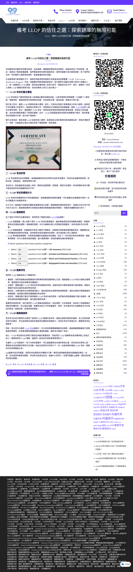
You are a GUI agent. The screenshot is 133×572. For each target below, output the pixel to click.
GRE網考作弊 (107, 394)
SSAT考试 (99, 317)
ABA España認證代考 (26, 529)
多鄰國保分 (96, 411)
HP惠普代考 (45, 484)
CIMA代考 (19, 486)
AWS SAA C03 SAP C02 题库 (103, 512)
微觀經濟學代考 (59, 561)
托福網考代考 (104, 422)
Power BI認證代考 (106, 524)
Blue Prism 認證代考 (104, 533)
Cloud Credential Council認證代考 (18, 500)
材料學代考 (22, 561)
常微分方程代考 (83, 564)
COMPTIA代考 (34, 484)
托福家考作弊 (119, 419)
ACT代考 (72, 479)
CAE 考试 (99, 250)
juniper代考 (101, 489)
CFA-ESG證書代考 (45, 512)
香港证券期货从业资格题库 (39, 517)
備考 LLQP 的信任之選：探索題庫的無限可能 (48, 58)
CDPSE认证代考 (12, 522)
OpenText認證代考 (44, 510)
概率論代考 (49, 564)
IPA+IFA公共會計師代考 (44, 486)
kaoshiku (42, 64)
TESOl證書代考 (60, 486)
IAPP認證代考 (37, 500)
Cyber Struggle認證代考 (101, 500)
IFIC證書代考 (98, 496)
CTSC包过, (51, 526)
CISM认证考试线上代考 (30, 519)
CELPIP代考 (96, 386)
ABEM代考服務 (58, 538)
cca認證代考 (23, 489)
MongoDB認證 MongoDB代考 (65, 493)
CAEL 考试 (100, 254)
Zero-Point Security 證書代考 (65, 507)
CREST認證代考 (67, 500)
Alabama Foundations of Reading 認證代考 (34, 533)
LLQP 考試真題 (26, 364)
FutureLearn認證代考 (63, 531)
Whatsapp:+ (97, 147)
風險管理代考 (73, 557)
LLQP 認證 (39, 364)
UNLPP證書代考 (83, 486)
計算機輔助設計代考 (35, 561)
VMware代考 (87, 484)
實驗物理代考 (34, 568)
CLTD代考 (62, 524)
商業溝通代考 (47, 559)
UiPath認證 (81, 493)
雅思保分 (106, 428)
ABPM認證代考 (93, 540)
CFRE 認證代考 (12, 533)
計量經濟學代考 (85, 561)
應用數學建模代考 (25, 566)
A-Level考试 (100, 226)
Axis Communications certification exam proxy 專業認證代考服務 (29, 538)
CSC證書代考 (118, 493)
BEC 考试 (99, 246)
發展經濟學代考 (111, 561)
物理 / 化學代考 (38, 566)
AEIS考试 (99, 238)
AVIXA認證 (24, 531)
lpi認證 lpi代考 (112, 489)
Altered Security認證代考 (43, 498)
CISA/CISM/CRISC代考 (52, 482)
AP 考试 (99, 242)
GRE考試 (115, 393)
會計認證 (99, 349)
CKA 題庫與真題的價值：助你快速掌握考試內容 (27, 373)
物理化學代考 (23, 568)
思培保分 (97, 414)
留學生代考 (37, 21)
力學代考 (71, 566)
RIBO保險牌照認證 (105, 493)
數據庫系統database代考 (49, 552)
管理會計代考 (34, 557)
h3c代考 (10, 482)
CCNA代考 (35, 493)
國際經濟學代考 (98, 561)
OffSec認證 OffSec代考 (93, 498)
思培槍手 (107, 414)
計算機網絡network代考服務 (83, 552)
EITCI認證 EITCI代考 (110, 498)
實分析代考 (95, 564)
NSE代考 (71, 524)
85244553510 (107, 147)
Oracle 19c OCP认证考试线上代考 (70, 519)
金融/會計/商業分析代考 (117, 554)
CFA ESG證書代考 (71, 512)
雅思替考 (113, 429)
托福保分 (107, 418)
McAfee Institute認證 (29, 505)
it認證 (48, 54)
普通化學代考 (61, 566)
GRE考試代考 (101, 290)
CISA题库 (73, 515)
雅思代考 (95, 21)
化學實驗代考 (46, 568)
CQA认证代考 (68, 522)
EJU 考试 (99, 274)
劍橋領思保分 (114, 404)
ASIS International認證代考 (16, 503)
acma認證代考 (84, 491)
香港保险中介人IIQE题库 (116, 515)
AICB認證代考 (75, 547)
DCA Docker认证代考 (38, 526)
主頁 (7, 2)
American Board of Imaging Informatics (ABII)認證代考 (51, 540)
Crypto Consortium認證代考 (74, 505)
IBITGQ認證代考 (118, 503)
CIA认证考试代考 (26, 522)
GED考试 (99, 282)
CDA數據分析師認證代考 (16, 512)
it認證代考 (54, 484)
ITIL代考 (27, 482)
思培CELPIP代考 (34, 496)
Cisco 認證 (100, 266)
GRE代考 (25, 21)
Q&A (21, 2)
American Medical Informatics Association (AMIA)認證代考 (40, 545)
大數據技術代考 (70, 554)
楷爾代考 (107, 482)
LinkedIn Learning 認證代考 (104, 529)
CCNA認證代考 (121, 526)
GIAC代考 (83, 489)
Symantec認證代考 (73, 510)
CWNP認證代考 (95, 507)
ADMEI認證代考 (24, 550)
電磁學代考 (80, 566)
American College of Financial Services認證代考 (23, 543)
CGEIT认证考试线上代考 (114, 517)
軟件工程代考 (112, 552)
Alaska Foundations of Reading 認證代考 (48, 536)
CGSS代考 (10, 524)
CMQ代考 (70, 526)
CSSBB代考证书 (48, 522)
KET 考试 (99, 302)
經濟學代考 (48, 561)
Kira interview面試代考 (15, 498)
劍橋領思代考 (47, 496)
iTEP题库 (108, 519)
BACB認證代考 (81, 536)
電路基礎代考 (112, 559)
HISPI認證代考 (106, 503)
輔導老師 (14, 2)
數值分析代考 (116, 564)
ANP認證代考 (120, 529)
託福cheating (118, 422)
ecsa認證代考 (95, 491)
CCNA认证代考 (89, 519)
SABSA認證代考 (45, 503)
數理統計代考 (71, 564)
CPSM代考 (38, 524)
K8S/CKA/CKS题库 (84, 515)
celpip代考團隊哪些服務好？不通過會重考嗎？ (110, 467)
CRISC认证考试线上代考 (48, 519)
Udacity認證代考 (48, 531)
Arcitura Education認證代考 (112, 545)
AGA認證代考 (100, 531)
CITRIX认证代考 (65, 484)
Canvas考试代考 (101, 547)
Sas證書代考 (71, 486)
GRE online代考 (116, 386)
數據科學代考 (12, 554)
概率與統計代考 (24, 554)
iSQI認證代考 (88, 529)
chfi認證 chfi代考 (47, 493)
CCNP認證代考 (25, 493)
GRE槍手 (121, 390)
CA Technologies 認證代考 (73, 533)
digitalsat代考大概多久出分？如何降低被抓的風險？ (110, 447)
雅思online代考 (108, 425)
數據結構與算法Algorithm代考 (29, 552)
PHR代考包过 (79, 526)
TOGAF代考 (116, 482)
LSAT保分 (113, 401)
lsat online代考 (118, 398)
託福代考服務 (97, 425)
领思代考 (78, 545)
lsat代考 (71, 21)
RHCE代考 (18, 482)
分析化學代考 (12, 568)
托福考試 (99, 345)
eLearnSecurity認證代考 (52, 500)
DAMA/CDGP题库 (99, 515)
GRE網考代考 (97, 393)
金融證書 (99, 369)
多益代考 (51, 21)
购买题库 (82, 21)
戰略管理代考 (36, 559)
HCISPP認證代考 (59, 498)
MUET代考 (61, 526)
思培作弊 (114, 410)
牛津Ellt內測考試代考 (88, 510)
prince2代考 (11, 484)
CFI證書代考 (95, 486)
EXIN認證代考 (79, 503)
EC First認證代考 (82, 507)
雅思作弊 (97, 429)
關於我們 (28, 2)
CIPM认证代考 (24, 526)
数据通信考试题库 (46, 515)
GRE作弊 (108, 390)
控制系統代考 (12, 561)
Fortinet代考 (109, 484)
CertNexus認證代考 (92, 503)
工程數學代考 (80, 559)
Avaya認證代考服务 (109, 538)
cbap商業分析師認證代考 (62, 496)
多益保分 (104, 407)
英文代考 (99, 361)
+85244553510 (67, 12)
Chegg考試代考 (114, 547)
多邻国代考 (36, 479)
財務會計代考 (23, 557)
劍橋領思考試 (101, 329)
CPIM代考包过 (94, 522)
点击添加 (117, 147)
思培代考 (104, 410)
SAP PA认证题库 (32, 515)
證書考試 (99, 365)
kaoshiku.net (115, 154)
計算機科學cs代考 (105, 550)
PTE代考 (99, 309)
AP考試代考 (64, 547)
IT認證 (107, 397)
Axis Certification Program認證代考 (85, 550)
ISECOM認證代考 (104, 505)
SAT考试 (99, 313)
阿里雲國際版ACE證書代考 (82, 496)
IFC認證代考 (11, 496)
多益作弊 (96, 407)
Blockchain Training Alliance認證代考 (50, 505)
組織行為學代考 (24, 559)
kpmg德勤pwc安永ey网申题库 (17, 517)
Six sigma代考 (29, 486)
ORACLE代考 (98, 484)
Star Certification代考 (47, 507)
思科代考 (120, 479)
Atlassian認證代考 (13, 540)
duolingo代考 (104, 386)
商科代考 (94, 557)
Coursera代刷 (80, 524)
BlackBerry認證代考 (120, 533)
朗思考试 (99, 353)
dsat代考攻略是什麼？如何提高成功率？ (110, 441)
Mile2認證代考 (32, 503)
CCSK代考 (98, 482)
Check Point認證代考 (14, 510)
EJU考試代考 (11, 550)
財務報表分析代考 (60, 557)
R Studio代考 (103, 554)
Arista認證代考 (26, 540)
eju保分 (99, 278)
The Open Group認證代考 (29, 507)
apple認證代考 (12, 489)
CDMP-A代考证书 (81, 522)
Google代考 (29, 498)
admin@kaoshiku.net (120, 12)
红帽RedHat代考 (67, 482)
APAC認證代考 (77, 531)
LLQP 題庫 (51, 364)
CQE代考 (37, 522)
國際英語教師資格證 (103, 337)
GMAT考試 (100, 286)
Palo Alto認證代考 (59, 510)
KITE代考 (117, 496)
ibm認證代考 (56, 489)
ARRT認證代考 (67, 545)
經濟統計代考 (12, 564)
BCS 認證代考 (69, 536)
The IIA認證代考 (13, 507)
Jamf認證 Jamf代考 (29, 510)
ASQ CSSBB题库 (85, 512)
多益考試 (99, 341)
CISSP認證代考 (12, 493)
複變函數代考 (105, 564)
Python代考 (93, 554)
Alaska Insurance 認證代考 (97, 536)
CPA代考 (66, 489)
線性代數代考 (60, 564)
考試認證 (99, 357)
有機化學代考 (110, 566)
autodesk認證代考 (119, 486)
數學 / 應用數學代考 (25, 564)
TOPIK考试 (100, 321)
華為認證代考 (58, 512)
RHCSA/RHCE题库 (61, 515)
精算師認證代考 (29, 491)
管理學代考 (103, 557)
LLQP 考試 (12, 364)
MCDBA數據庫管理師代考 (46, 491)
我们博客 (118, 21)
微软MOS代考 (79, 482)
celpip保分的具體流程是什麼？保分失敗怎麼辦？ (110, 460)
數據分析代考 (36, 554)
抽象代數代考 (12, 566)
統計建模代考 (82, 554)
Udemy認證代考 (35, 531)
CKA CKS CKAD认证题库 (16, 515)
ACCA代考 (53, 479)
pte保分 (102, 404)
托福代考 (14, 21)
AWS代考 (89, 482)
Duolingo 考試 (101, 270)
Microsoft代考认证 (92, 526)
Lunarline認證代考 (13, 505)
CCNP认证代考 (118, 519)
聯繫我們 (36, 2)
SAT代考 (80, 479)
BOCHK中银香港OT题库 (78, 517)
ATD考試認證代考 (88, 547)
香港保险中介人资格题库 (59, 517)
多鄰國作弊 (121, 407)
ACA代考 (10, 486)
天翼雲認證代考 (32, 512)
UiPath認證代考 (92, 493)
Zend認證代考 (106, 491)
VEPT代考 (108, 496)
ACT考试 (99, 230)
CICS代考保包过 (92, 524)
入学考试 (99, 325)
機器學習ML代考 (48, 554)
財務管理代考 (12, 559)
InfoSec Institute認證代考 (83, 500)
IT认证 (106, 21)
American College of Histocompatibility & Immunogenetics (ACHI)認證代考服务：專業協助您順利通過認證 (77, 543)
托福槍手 (96, 422)
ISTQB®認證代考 (76, 529)
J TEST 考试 (100, 298)
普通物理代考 (50, 566)
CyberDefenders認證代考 (75, 498)
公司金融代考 (12, 557)
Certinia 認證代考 (56, 533)
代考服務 (107, 404)
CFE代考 (58, 522)
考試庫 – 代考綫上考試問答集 (48, 547)
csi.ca (61, 21)
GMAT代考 (63, 479)
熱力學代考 (102, 559)
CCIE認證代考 (118, 491)
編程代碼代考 (12, 552)
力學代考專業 (91, 559)
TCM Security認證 (118, 505)
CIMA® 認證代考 (113, 531)
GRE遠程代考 (98, 397)
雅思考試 (99, 373)
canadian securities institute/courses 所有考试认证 (51, 529)
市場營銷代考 (114, 557)
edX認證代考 (88, 531)
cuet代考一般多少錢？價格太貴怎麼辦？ (110, 454)
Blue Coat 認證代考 (13, 536)
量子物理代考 (99, 566)
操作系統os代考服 (66, 552)
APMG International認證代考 (62, 503)
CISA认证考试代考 (13, 519)
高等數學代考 (39, 564)
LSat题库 (100, 519)
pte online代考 (122, 401)
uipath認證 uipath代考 (14, 491)
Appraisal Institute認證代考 (92, 545)
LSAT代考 (100, 306)
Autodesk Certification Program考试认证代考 (46, 550)
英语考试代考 (12, 529)
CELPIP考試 (100, 262)
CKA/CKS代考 (37, 482)
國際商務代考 (58, 559)
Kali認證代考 (107, 507)
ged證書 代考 (61, 491)
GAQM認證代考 (90, 505)
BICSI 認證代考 (27, 536)
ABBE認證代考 (12, 531)
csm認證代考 (45, 489)
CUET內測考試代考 (104, 510)
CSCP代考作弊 (12, 526)
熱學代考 (89, 566)
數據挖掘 (59, 554)
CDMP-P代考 (28, 524)
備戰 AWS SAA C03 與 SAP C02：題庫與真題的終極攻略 (68, 373)
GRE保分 (115, 390)
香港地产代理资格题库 (96, 517)
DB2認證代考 (72, 491)
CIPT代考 (104, 522)
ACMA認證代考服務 (79, 540)
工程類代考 (69, 559)
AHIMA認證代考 (13, 545)
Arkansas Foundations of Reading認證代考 (21, 547)
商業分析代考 (84, 557)
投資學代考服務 (46, 557)
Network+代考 (114, 522)
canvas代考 (100, 258)
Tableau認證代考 (119, 524)
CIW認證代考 (106, 486)
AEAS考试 (100, 234)
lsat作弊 (106, 401)
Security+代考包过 (50, 524)
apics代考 (92, 489)
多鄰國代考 (113, 407)
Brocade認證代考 (89, 533)
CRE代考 (19, 524)
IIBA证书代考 (22, 484)
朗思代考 (103, 479)
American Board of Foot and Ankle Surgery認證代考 (83, 538)
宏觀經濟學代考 (72, 561)
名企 (98, 333)
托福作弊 (97, 419)
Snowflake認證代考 (107, 526)
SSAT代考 (111, 479)
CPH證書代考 (22, 496)
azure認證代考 (34, 489)
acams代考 (74, 489)
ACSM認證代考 (120, 543)
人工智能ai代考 (100, 552)
